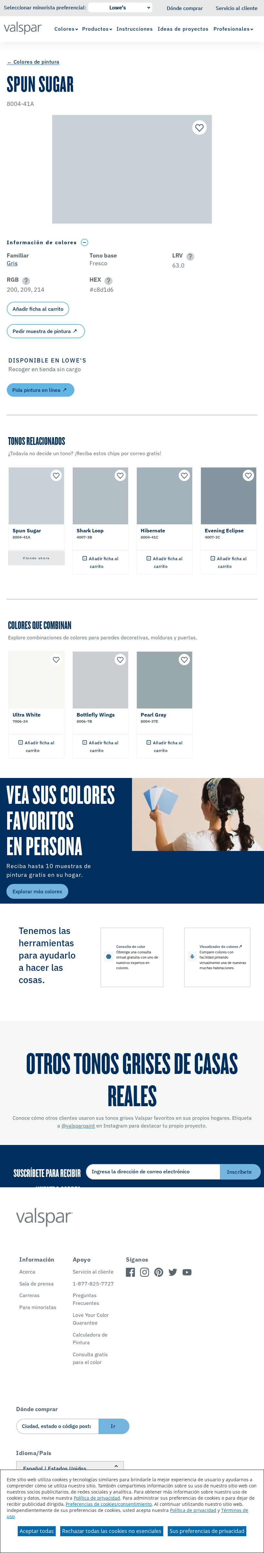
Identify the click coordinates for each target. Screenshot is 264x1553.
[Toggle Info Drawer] (84, 242)
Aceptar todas (37, 1531)
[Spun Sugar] (199, 128)
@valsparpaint (78, 1125)
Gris (12, 263)
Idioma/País (34, 1453)
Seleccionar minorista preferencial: (45, 7)
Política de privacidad (97, 1498)
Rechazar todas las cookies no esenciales (111, 1531)
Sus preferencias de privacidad (207, 1531)
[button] (189, 257)
